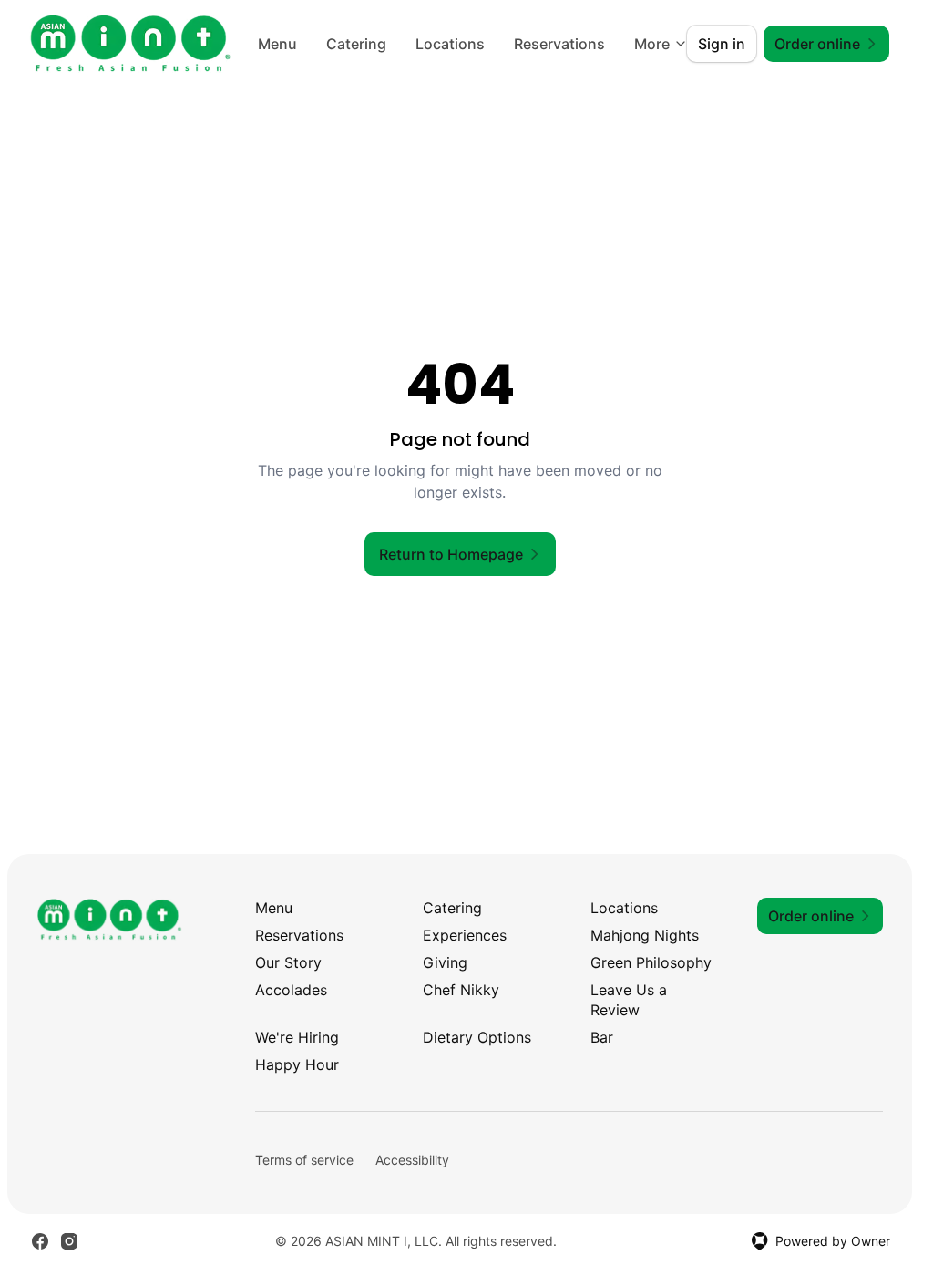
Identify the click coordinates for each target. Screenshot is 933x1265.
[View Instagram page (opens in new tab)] (69, 1241)
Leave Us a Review (628, 1000)
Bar (601, 1037)
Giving (445, 962)
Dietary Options (477, 1037)
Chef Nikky (461, 990)
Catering (457, 44)
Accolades (291, 990)
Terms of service (304, 1159)
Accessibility (412, 1159)
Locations (551, 44)
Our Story (288, 962)
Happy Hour (297, 1064)
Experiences (465, 935)
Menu (378, 44)
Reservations (299, 935)
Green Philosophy (651, 962)
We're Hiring (297, 1037)
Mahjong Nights (644, 935)
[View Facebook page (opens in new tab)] (40, 1241)
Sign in (721, 44)
